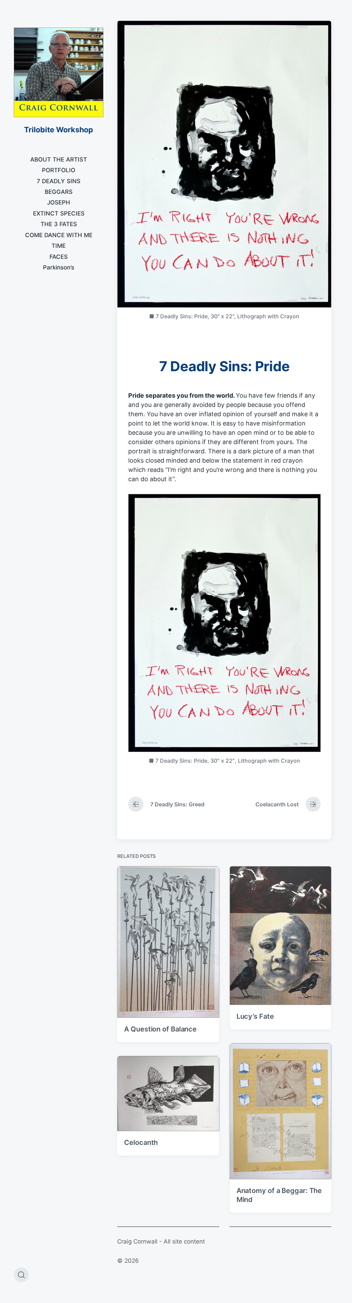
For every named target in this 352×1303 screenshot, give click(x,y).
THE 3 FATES (59, 224)
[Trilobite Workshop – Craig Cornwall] (58, 72)
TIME (59, 245)
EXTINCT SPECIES (59, 213)
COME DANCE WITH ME (58, 235)
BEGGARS (59, 191)
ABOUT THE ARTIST (58, 159)
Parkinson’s (58, 267)
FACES (59, 256)
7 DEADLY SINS (58, 181)
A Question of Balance (160, 1029)
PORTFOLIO (58, 170)
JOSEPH (58, 202)
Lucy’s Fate (255, 1016)
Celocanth (141, 1142)
